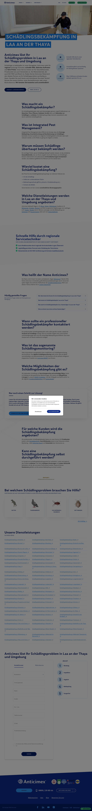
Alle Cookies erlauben (54, 411)
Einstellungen (38, 411)
